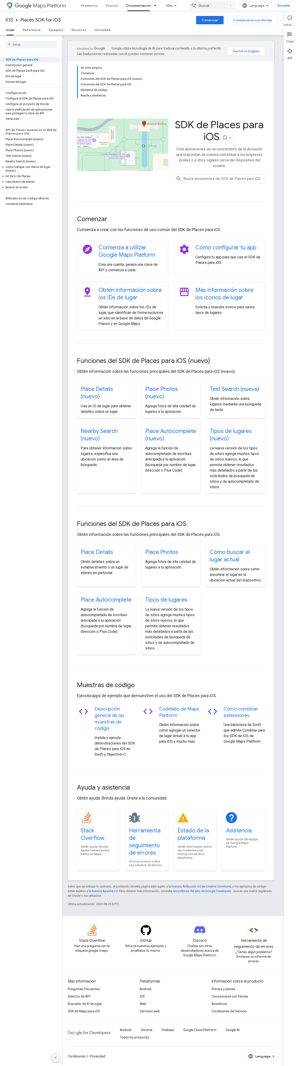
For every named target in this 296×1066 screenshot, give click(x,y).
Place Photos (161, 552)
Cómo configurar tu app (225, 247)
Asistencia (239, 830)
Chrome (146, 1030)
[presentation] (171, 219)
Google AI (233, 1030)
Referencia (31, 30)
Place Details (97, 552)
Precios (112, 5)
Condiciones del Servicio (229, 1011)
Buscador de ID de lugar (85, 1004)
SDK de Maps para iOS (84, 1011)
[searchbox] (31, 44)
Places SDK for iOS (40, 20)
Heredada (102, 30)
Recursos (78, 30)
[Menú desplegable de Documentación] (156, 5)
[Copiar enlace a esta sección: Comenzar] (113, 219)
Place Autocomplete (106, 599)
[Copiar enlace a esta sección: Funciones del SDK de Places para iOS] (192, 524)
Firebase (168, 1030)
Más (169, 5)
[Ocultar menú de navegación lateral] (55, 1057)
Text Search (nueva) (234, 389)
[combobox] (212, 5)
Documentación (138, 5)
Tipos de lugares (166, 599)
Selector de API (79, 996)
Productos (89, 5)
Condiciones (77, 1056)
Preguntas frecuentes (84, 989)
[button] (30, 168)
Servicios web (150, 1011)
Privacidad (97, 1056)
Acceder (284, 5)
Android (145, 989)
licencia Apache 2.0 (105, 891)
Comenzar (210, 20)
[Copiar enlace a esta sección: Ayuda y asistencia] (136, 788)
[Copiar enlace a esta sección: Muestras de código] (140, 685)
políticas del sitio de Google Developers (204, 891)
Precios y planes (223, 989)
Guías (10, 30)
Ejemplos (56, 30)
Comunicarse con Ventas (252, 20)
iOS (9, 20)
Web (143, 1004)
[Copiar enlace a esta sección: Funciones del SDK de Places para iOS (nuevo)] (216, 361)
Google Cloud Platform (199, 1030)
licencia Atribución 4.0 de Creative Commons (201, 886)
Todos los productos (134, 1037)
